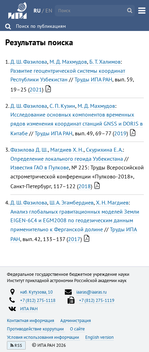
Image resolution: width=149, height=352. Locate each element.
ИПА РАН (29, 308)
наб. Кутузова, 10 (36, 292)
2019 (120, 133)
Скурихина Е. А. (104, 149)
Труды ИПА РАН (93, 79)
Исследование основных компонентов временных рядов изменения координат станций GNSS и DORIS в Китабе (76, 124)
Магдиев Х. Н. (67, 149)
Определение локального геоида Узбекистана (66, 158)
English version (99, 337)
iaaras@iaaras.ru (91, 292)
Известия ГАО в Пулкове (39, 167)
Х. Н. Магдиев (112, 202)
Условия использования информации (43, 337)
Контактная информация (31, 320)
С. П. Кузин (62, 105)
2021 (35, 89)
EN (48, 10)
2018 (84, 186)
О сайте (77, 329)
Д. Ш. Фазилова (28, 61)
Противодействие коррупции (36, 329)
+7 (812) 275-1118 (37, 300)
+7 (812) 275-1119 (96, 300)
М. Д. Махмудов (68, 61)
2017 (74, 238)
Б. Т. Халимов (105, 61)
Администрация (75, 320)
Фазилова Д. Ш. (29, 149)
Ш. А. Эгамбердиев (72, 202)
